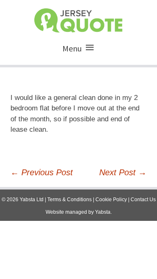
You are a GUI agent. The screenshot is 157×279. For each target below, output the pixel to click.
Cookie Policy (111, 199)
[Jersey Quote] (78, 18)
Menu (72, 48)
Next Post (123, 172)
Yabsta (103, 212)
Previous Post (41, 172)
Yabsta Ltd (32, 199)
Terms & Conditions (69, 199)
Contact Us (143, 199)
